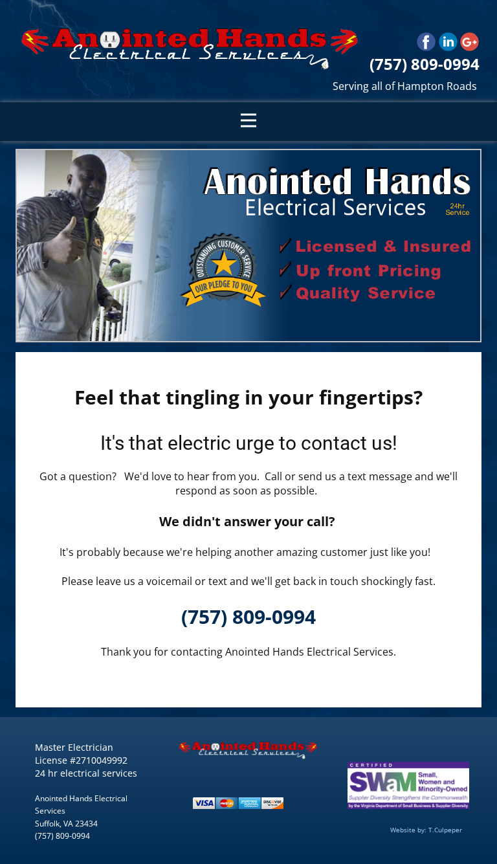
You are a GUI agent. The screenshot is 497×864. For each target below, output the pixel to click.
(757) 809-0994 (248, 616)
